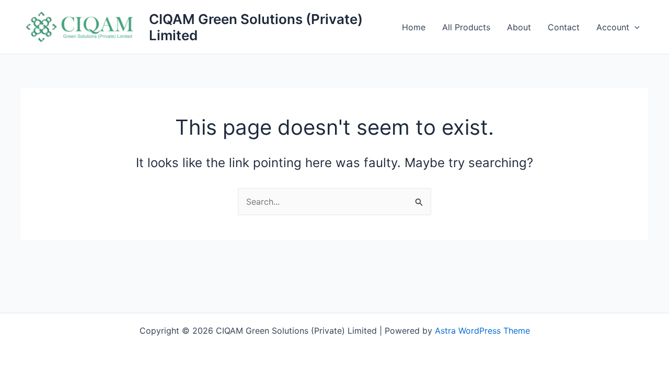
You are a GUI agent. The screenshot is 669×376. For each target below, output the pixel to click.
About (519, 27)
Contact (564, 27)
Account (612, 27)
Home (413, 27)
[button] (634, 27)
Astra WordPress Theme (482, 330)
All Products (466, 27)
